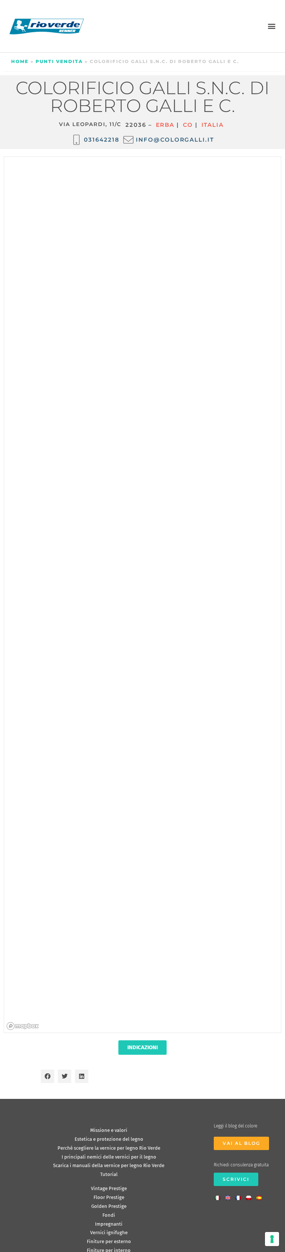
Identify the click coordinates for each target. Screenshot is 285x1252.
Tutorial (109, 1174)
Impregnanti (108, 1224)
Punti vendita (59, 61)
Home (20, 61)
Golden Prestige (109, 1206)
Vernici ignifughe (109, 1232)
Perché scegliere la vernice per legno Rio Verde (109, 1148)
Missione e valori (108, 1130)
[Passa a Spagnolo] (261, 1195)
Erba (165, 124)
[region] (143, 595)
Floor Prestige (109, 1197)
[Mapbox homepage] (22, 1026)
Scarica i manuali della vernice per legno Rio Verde (108, 1165)
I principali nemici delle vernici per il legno (109, 1157)
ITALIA (213, 124)
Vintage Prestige (109, 1188)
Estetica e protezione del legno (109, 1139)
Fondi (108, 1215)
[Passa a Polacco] (250, 1195)
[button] (271, 26)
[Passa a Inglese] (230, 1195)
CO (188, 124)
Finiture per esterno (109, 1241)
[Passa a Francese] (240, 1195)
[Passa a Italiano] (219, 1195)
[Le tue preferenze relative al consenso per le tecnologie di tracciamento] (272, 1239)
